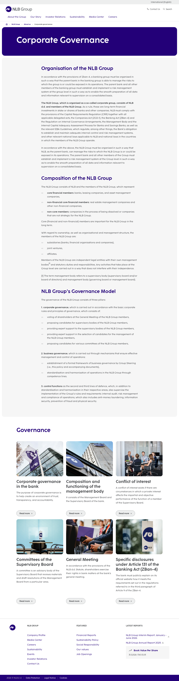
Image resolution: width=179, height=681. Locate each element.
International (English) (161, 2)
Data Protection (33, 678)
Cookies (63, 678)
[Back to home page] (19, 9)
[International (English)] (7, 24)
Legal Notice (50, 678)
